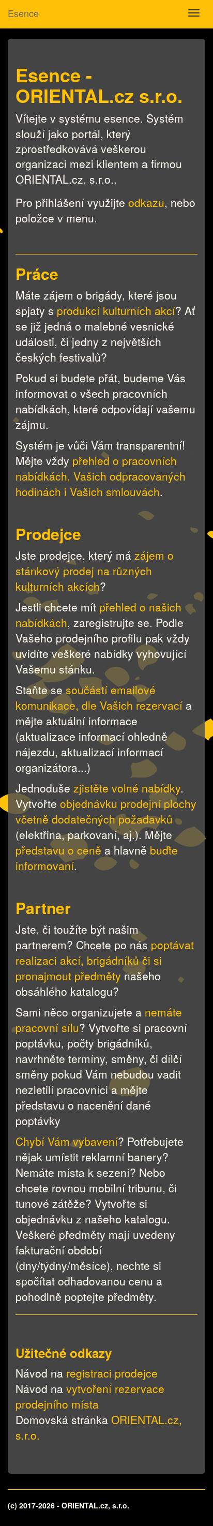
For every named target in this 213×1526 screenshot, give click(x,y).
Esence (23, 13)
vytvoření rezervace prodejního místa (90, 1396)
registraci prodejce (112, 1373)
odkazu (146, 202)
